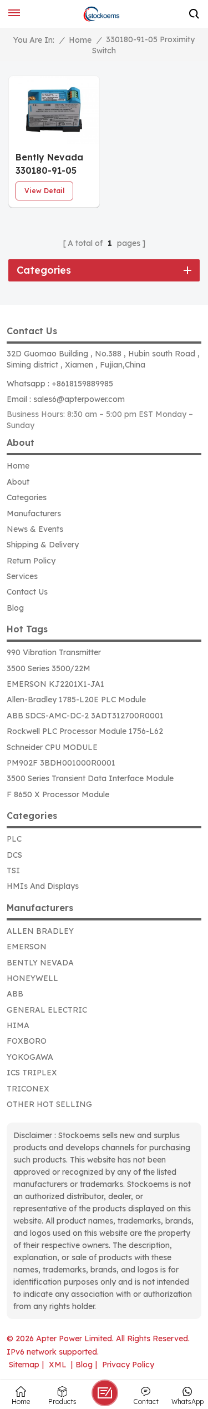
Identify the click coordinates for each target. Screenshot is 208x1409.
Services (22, 576)
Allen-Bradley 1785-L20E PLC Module (76, 699)
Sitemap (24, 1365)
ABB (15, 994)
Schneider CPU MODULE (52, 747)
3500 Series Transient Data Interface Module (90, 778)
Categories (27, 497)
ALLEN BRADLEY (40, 931)
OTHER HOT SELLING (49, 1104)
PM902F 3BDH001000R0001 (61, 763)
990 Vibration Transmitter (54, 652)
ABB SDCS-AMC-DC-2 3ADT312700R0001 (85, 716)
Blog (15, 608)
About (18, 482)
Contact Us (27, 592)
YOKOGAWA (30, 1057)
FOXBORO (27, 1041)
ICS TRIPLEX (32, 1073)
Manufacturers (34, 514)
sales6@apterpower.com (79, 399)
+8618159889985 (82, 384)
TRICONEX (28, 1089)
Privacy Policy (128, 1365)
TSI (13, 870)
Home (80, 40)
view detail (44, 191)
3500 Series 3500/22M (48, 668)
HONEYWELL (32, 978)
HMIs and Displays (43, 886)
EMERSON (27, 947)
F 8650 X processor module (58, 794)
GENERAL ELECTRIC (47, 1010)
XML (58, 1365)
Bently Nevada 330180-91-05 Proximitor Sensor (49, 164)
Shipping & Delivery (43, 545)
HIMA (18, 1025)
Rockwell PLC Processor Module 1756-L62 (85, 731)
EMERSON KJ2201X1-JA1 (55, 684)
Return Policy (31, 561)
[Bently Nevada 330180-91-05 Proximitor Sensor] (54, 110)
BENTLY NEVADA (40, 963)
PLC (14, 839)
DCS (14, 855)
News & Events (35, 529)
